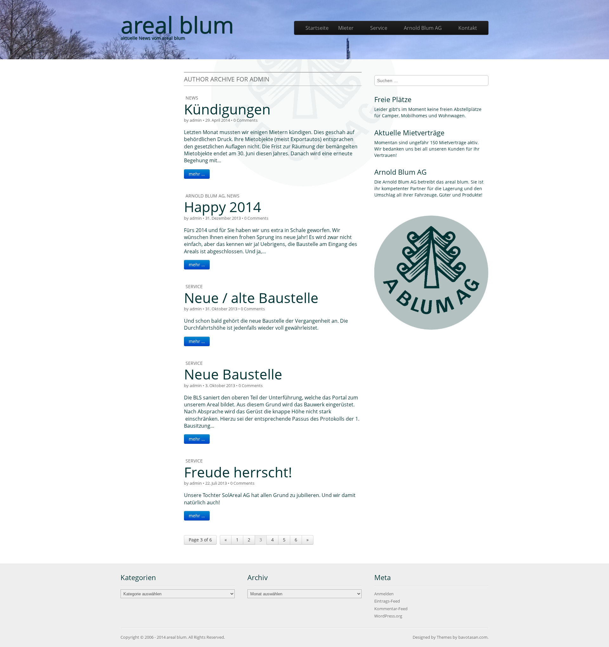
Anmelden (384, 594)
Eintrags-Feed (387, 601)
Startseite (317, 27)
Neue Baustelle (233, 374)
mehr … (197, 174)
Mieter (346, 27)
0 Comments (245, 120)
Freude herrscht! (238, 472)
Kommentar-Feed (391, 608)
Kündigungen (227, 109)
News (192, 98)
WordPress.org (388, 616)
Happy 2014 (222, 206)
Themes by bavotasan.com (462, 637)
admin (196, 120)
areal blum (177, 24)
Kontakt (467, 27)
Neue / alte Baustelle (251, 297)
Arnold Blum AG (423, 27)
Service (378, 27)
